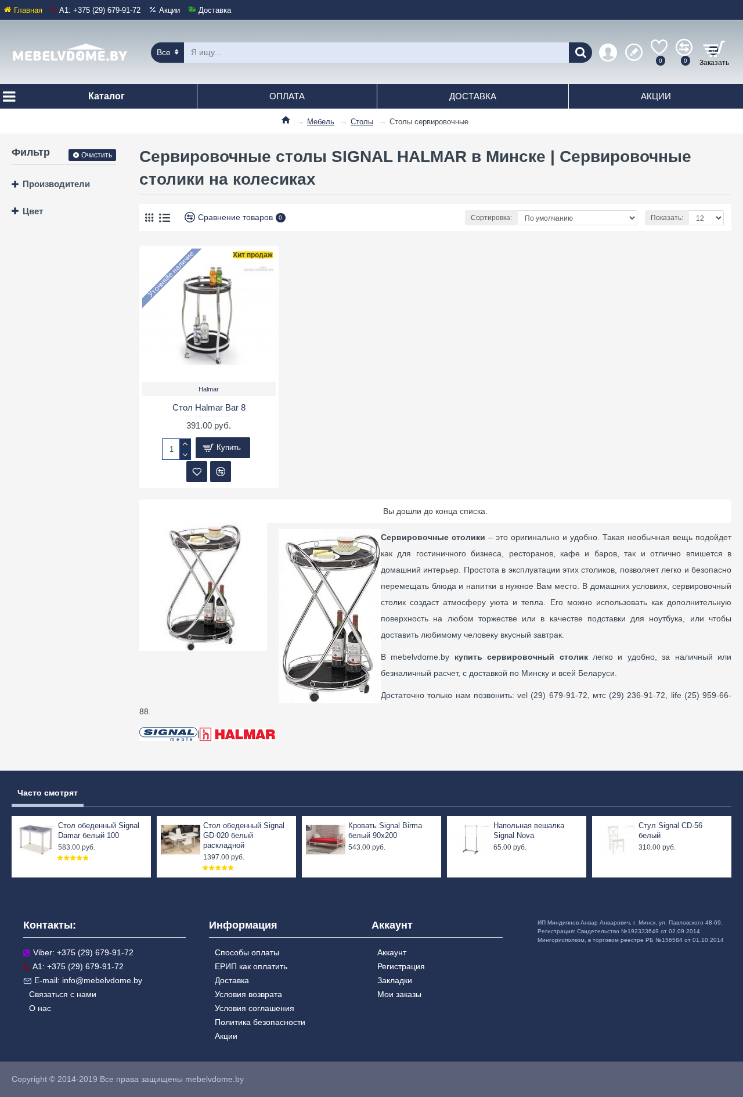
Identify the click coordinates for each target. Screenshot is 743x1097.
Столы (362, 121)
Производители (56, 184)
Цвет (33, 211)
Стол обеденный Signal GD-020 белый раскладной (243, 835)
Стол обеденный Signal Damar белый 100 (98, 830)
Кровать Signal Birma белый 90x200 (385, 830)
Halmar (209, 389)
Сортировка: (491, 218)
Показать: (667, 218)
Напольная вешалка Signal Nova (528, 830)
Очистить (96, 155)
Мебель (320, 121)
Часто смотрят (47, 792)
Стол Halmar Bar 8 (209, 407)
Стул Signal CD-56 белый (670, 830)
